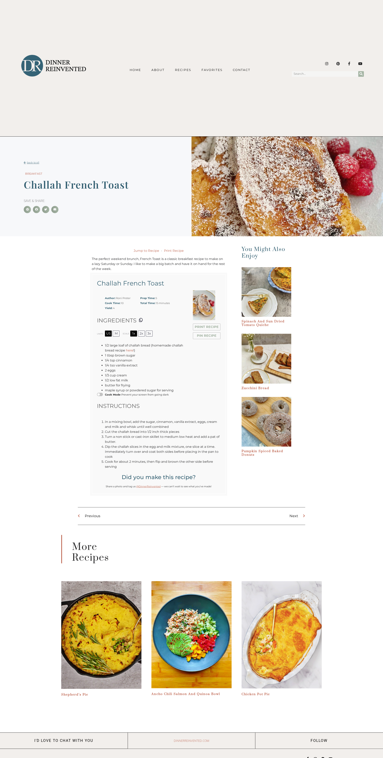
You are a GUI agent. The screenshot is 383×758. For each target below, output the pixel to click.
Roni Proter (123, 298)
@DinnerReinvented (148, 486)
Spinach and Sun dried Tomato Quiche (263, 323)
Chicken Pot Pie (256, 694)
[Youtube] (360, 63)
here (129, 350)
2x (141, 333)
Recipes (183, 70)
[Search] (361, 74)
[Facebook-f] (349, 63)
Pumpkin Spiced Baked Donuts (262, 453)
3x (149, 333)
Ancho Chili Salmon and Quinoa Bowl (185, 694)
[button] (27, 209)
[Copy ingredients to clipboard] (140, 320)
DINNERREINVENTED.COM (191, 741)
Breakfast (33, 173)
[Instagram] (326, 63)
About (158, 70)
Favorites (211, 70)
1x (133, 333)
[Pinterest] (338, 63)
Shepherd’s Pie (74, 695)
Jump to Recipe (146, 251)
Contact (241, 70)
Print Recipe (174, 251)
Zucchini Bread (255, 388)
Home (135, 70)
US (108, 333)
